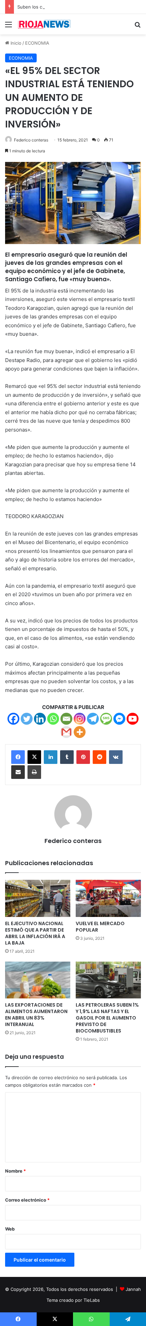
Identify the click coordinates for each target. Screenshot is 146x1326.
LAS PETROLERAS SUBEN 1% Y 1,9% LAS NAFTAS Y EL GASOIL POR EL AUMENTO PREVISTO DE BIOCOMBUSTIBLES (107, 1017)
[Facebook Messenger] (119, 719)
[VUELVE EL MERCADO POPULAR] (108, 898)
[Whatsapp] (53, 719)
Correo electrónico (27, 1200)
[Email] (66, 719)
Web (10, 1229)
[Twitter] (27, 719)
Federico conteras (31, 139)
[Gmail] (66, 732)
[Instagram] (80, 719)
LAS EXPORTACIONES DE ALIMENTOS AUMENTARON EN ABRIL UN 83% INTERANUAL (36, 1014)
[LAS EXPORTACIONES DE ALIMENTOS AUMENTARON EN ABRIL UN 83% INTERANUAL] (37, 980)
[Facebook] (13, 719)
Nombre (15, 1171)
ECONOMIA (37, 43)
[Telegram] (93, 719)
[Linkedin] (40, 719)
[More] (80, 732)
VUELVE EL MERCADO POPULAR (100, 926)
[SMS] (106, 719)
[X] (34, 757)
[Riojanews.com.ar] (44, 24)
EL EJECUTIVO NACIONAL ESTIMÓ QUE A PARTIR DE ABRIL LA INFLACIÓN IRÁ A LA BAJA (35, 933)
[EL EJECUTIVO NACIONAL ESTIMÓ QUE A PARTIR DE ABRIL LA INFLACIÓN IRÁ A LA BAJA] (37, 898)
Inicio (15, 43)
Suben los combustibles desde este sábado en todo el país (80, 7)
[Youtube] (133, 719)
